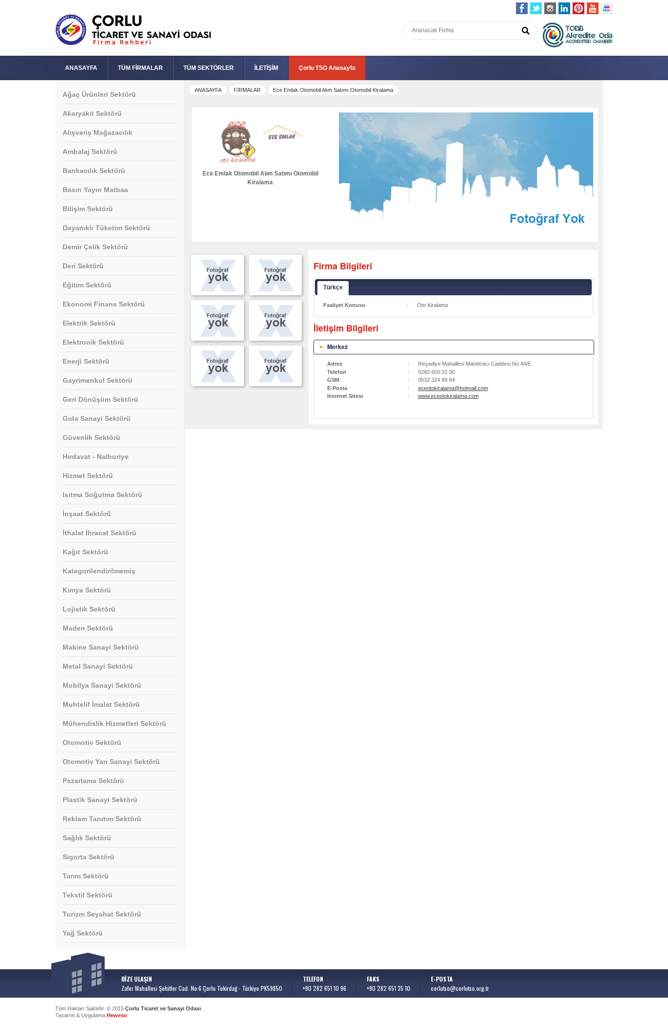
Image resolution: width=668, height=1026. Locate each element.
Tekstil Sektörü (87, 895)
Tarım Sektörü (86, 876)
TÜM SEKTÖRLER (208, 68)
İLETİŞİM (266, 68)
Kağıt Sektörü (85, 552)
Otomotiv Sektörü (92, 742)
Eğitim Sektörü (87, 285)
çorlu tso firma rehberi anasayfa (133, 30)
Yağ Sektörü (83, 933)
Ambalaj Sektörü (90, 151)
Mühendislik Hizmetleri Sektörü (114, 723)
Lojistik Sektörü (89, 609)
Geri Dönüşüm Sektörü (100, 399)
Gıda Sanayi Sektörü (97, 418)
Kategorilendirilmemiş (99, 571)
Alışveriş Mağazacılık (98, 132)
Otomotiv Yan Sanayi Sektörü (111, 761)
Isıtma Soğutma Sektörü (102, 495)
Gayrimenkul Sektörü (98, 380)
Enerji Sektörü (86, 361)
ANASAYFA (81, 68)
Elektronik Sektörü (93, 342)
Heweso (117, 1015)
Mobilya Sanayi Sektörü (102, 685)
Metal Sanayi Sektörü (98, 666)
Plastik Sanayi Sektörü (100, 800)
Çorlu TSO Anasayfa (327, 68)
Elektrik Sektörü (89, 323)
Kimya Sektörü (87, 590)
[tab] (453, 347)
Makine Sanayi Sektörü (101, 647)
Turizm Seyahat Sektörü (102, 914)
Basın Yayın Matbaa (95, 190)
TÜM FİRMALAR (140, 68)
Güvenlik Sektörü (91, 437)
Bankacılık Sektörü (94, 171)
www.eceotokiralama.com (448, 396)
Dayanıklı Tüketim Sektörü (106, 228)
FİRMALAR (247, 90)
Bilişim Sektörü (88, 209)
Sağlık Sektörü (87, 838)
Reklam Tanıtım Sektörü (102, 819)
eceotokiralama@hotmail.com (453, 388)
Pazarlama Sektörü (93, 781)
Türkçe (333, 287)
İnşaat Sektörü (87, 514)
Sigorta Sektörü (88, 857)
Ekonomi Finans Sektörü (104, 304)
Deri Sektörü (83, 266)
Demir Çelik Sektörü (95, 247)
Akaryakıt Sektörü (92, 113)
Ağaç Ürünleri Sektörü (99, 94)
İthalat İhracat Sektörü (99, 533)
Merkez (337, 346)
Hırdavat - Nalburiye (96, 456)
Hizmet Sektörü (88, 476)
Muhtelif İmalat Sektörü (101, 704)
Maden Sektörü (88, 628)
